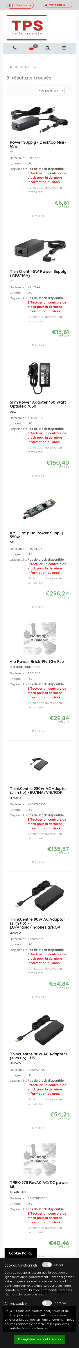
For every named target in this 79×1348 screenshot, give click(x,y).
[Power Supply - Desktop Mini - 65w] (39, 122)
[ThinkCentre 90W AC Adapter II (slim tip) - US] (39, 1032)
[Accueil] (11, 67)
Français (21, 5)
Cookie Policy (20, 1253)
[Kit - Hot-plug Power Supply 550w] (39, 511)
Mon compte (57, 4)
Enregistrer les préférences (39, 1339)
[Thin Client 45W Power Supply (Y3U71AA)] (39, 250)
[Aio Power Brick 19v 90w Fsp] (39, 641)
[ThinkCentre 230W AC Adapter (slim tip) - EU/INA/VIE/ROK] (39, 767)
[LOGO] (27, 28)
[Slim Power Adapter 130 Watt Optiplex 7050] (39, 380)
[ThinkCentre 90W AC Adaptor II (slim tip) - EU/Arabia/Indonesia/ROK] (39, 897)
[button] (47, 48)
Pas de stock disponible (47, 175)
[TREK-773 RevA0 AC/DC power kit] (39, 1162)
